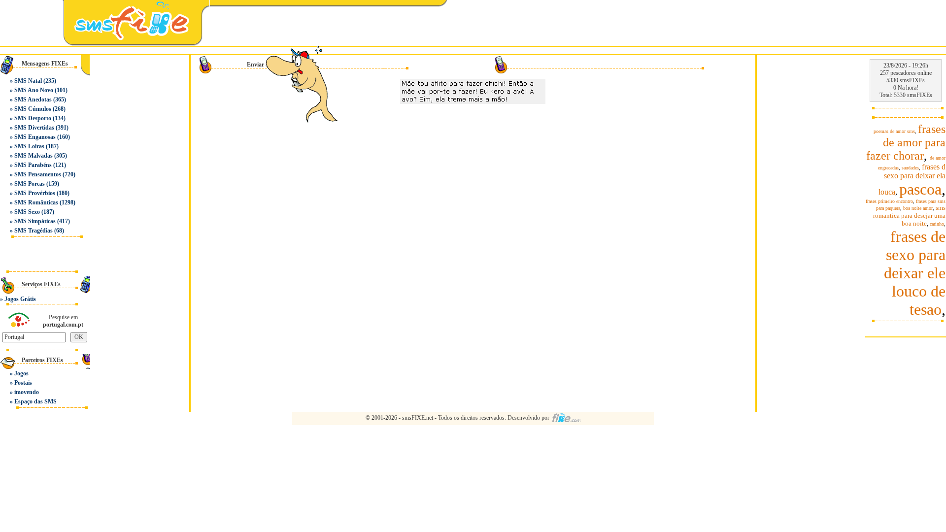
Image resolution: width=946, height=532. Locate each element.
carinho (937, 224)
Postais (23, 382)
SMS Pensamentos (37, 174)
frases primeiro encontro (889, 201)
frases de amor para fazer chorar (906, 142)
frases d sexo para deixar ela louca (912, 179)
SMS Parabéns (33, 165)
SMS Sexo (27, 211)
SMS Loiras (29, 146)
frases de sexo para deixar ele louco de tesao (915, 273)
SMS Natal (28, 80)
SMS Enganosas (35, 136)
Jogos (21, 373)
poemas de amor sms (894, 131)
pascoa (920, 189)
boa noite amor (918, 208)
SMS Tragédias (33, 230)
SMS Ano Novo (33, 90)
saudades (910, 167)
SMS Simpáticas (35, 221)
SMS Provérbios (34, 193)
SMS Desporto (32, 118)
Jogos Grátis (20, 299)
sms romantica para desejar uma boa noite (909, 215)
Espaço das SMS (35, 401)
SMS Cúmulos (32, 108)
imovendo (26, 392)
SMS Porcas (29, 183)
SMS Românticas (36, 202)
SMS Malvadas (33, 155)
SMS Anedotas (33, 99)
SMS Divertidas (34, 127)
